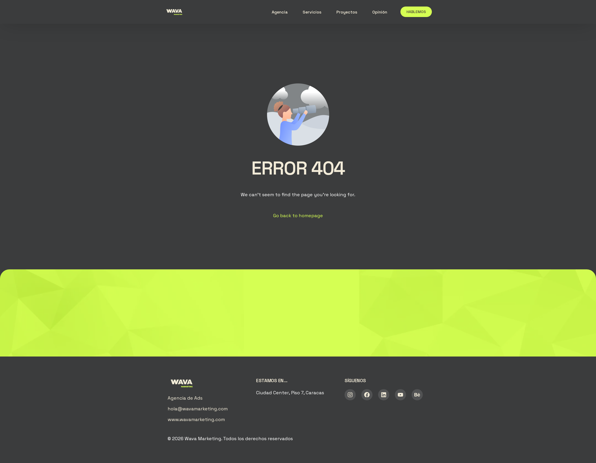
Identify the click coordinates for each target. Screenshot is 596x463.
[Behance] (417, 394)
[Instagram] (350, 394)
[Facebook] (366, 394)
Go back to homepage (298, 216)
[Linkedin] (383, 394)
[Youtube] (400, 394)
